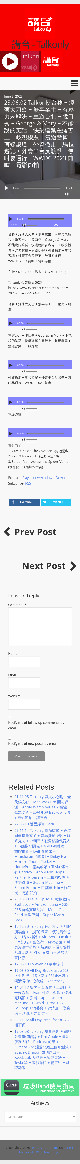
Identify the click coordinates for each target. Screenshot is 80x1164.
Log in (57, 1152)
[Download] (56, 224)
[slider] (32, 224)
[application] (40, 187)
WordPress (43, 1152)
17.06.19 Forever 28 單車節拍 (39, 964)
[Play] (7, 188)
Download (64, 477)
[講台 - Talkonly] (40, 36)
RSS (28, 483)
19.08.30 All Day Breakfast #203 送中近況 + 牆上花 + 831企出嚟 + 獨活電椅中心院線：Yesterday (41, 975)
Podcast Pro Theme (45, 1148)
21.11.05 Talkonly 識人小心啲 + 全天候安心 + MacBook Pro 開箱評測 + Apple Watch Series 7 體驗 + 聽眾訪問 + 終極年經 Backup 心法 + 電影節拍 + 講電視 (42, 807)
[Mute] (66, 194)
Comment (17, 605)
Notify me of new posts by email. (33, 743)
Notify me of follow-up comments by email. (36, 725)
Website (14, 696)
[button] (40, 83)
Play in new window (37, 477)
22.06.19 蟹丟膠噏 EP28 (34, 823)
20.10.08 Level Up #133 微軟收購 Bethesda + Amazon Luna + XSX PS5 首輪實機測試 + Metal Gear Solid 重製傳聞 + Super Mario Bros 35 (42, 909)
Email (12, 674)
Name (12, 653)
